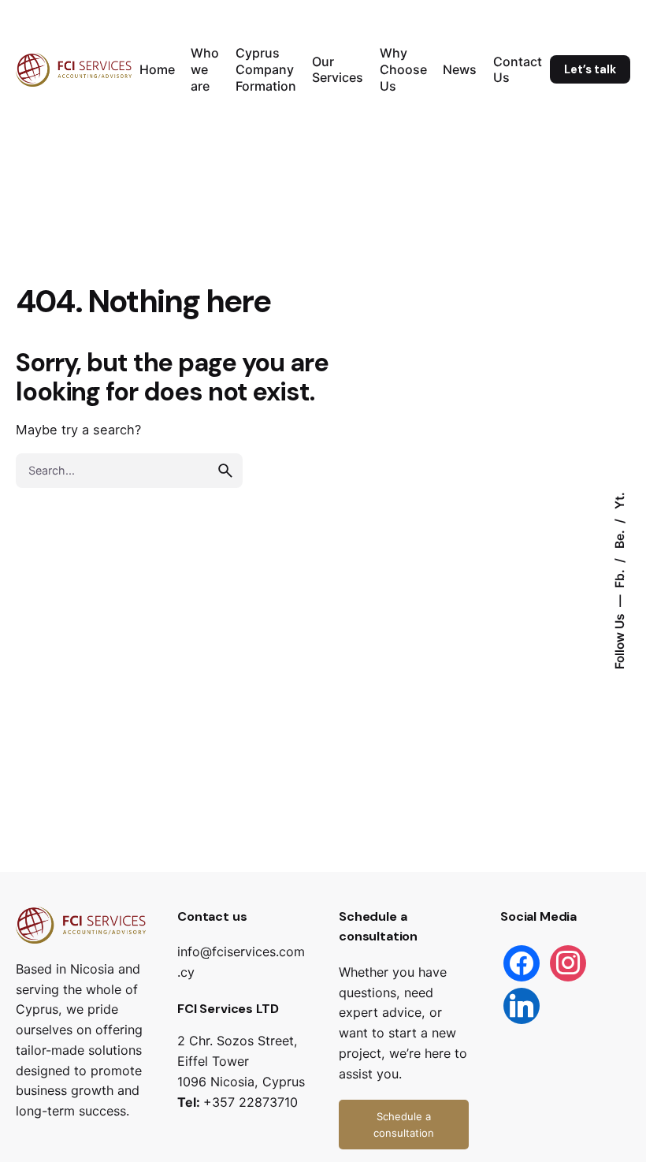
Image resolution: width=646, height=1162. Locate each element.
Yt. (619, 501)
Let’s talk (590, 69)
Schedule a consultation (403, 1124)
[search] (225, 470)
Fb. (619, 578)
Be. (619, 538)
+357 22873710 (250, 1102)
